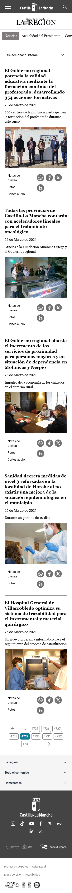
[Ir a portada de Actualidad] (36, 22)
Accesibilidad (32, 874)
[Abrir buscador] (65, 6)
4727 (57, 729)
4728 (13, 736)
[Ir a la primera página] (15, 729)
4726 (46, 729)
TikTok (22, 823)
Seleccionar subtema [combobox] (22, 55)
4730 (36, 736)
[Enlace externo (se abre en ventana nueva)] (30, 885)
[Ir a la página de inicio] (36, 6)
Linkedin (31, 831)
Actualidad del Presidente (41, 36)
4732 (58, 736)
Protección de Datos (16, 866)
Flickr (59, 823)
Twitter (50, 823)
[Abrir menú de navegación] (8, 6)
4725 (34, 729)
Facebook (40, 823)
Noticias (11, 36)
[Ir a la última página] (45, 744)
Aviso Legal (39, 866)
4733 (26, 744)
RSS (40, 831)
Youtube (31, 823)
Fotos (11, 187)
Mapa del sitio (12, 874)
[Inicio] (36, 806)
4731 (47, 736)
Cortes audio (16, 194)
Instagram (13, 823)
